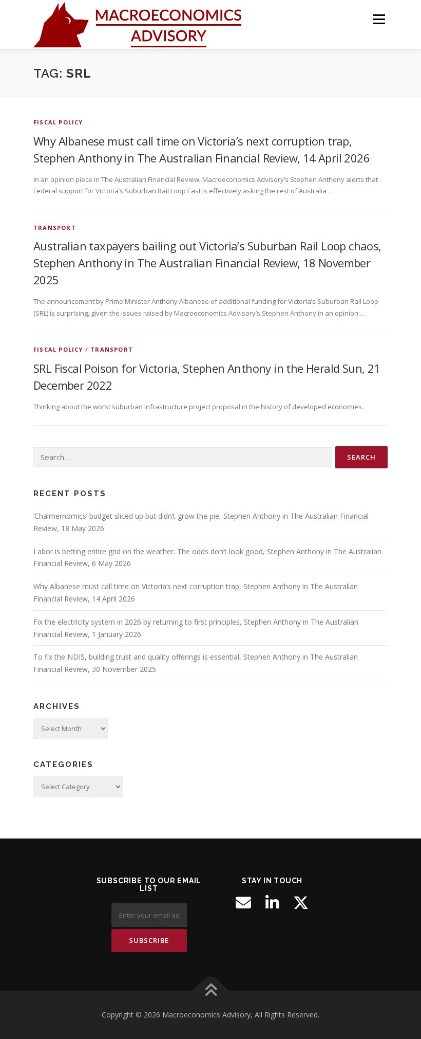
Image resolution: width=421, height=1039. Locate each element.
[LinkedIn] (272, 902)
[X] (301, 902)
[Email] (243, 902)
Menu (379, 19)
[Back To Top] (211, 991)
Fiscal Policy (58, 122)
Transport (54, 227)
